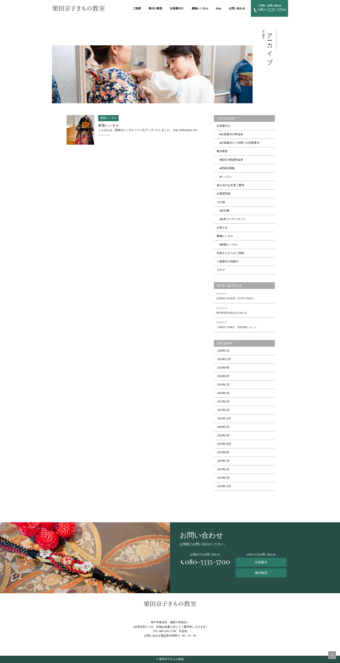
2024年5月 (223, 384)
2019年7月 (223, 460)
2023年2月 (223, 401)
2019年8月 (223, 452)
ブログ (221, 269)
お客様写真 (223, 193)
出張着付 (261, 562)
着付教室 (222, 151)
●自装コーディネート (231, 219)
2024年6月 (223, 376)
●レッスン (224, 176)
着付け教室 (155, 8)
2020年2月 (223, 435)
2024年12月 (224, 359)
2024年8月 (223, 367)
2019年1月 (223, 477)
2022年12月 (224, 418)
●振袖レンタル (227, 244)
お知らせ (222, 227)
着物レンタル (200, 8)
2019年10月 (224, 443)
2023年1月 (223, 410)
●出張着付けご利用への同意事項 (238, 142)
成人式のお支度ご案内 (230, 185)
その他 (221, 202)
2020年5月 (223, 427)
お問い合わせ (237, 8)
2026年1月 (223, 350)
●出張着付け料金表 (230, 134)
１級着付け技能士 (228, 261)
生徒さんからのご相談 (230, 252)
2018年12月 (224, 486)
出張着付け (177, 8)
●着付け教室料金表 (230, 159)
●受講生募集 (226, 168)
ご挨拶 (137, 8)
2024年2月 (223, 393)
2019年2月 (223, 469)
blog (218, 8)
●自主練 (223, 210)
